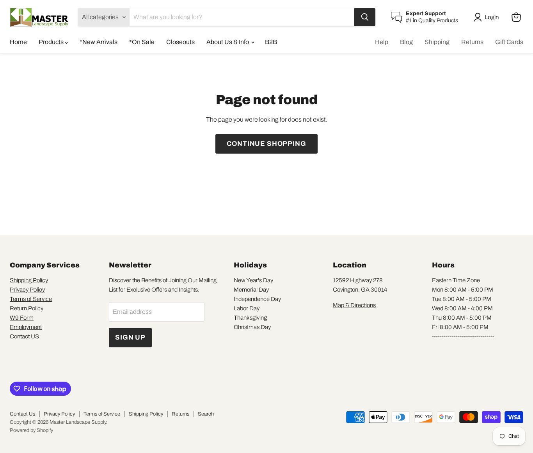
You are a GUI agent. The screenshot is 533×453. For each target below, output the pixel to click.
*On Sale (142, 42)
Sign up (130, 337)
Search (206, 414)
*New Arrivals (98, 42)
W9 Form (22, 318)
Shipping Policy (29, 280)
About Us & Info (228, 42)
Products (52, 42)
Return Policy (26, 308)
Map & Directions (354, 305)
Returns (472, 42)
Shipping (437, 42)
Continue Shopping (266, 143)
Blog (406, 42)
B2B (271, 42)
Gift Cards (509, 42)
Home (18, 42)
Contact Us (22, 414)
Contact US (24, 336)
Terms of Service (31, 299)
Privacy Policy (27, 290)
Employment (26, 327)
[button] (488, 17)
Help (381, 42)
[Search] (364, 17)
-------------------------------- (463, 336)
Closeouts (180, 42)
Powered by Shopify (31, 430)
